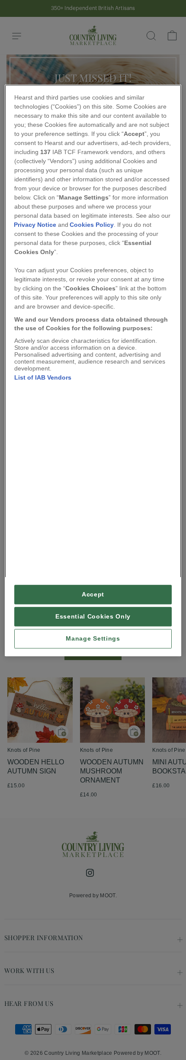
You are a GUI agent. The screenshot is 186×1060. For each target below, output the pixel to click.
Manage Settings (93, 638)
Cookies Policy (92, 225)
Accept (93, 594)
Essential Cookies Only (93, 616)
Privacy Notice (35, 225)
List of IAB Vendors (42, 377)
